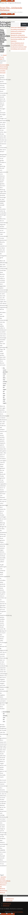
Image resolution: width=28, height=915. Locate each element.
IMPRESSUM (9, 900)
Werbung (2, 892)
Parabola (14, 912)
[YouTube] (3, 1)
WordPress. (20, 912)
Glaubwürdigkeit (4, 65)
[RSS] (13, 1)
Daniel (4, 55)
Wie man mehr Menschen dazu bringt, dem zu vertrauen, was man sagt (5, 41)
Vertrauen (3, 72)
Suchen (13, 22)
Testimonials (3, 883)
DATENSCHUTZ (10, 898)
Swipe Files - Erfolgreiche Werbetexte (11, 9)
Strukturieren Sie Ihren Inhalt (18, 47)
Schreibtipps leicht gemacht (18, 49)
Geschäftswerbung (5, 881)
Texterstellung (4, 67)
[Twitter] (8, 1)
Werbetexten (3, 890)
